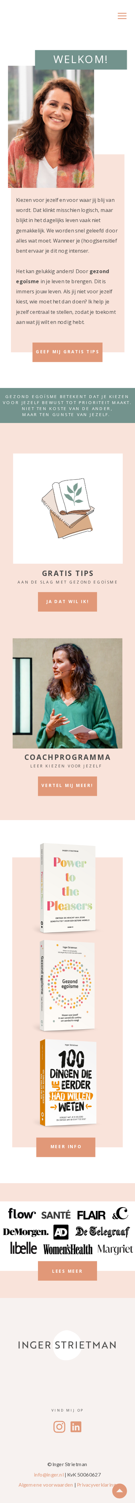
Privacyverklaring (96, 1485)
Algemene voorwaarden (46, 1485)
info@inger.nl (49, 1474)
